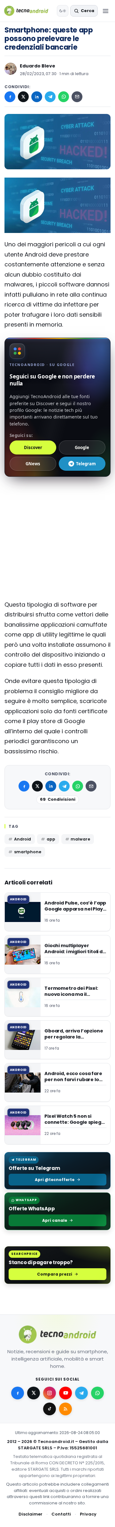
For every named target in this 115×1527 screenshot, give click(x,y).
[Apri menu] (105, 11)
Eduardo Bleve (37, 66)
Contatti (61, 1514)
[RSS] (65, 1408)
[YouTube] (65, 1392)
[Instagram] (49, 1392)
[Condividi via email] (77, 96)
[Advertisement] (57, 509)
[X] (23, 96)
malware (80, 839)
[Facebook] (9, 96)
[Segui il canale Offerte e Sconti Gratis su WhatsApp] (97, 1392)
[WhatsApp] (63, 96)
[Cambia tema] (62, 11)
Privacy (88, 1514)
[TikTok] (49, 1408)
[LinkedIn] (36, 96)
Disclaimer (30, 1514)
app (51, 839)
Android (22, 839)
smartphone (27, 852)
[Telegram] (50, 96)
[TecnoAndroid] (29, 10)
